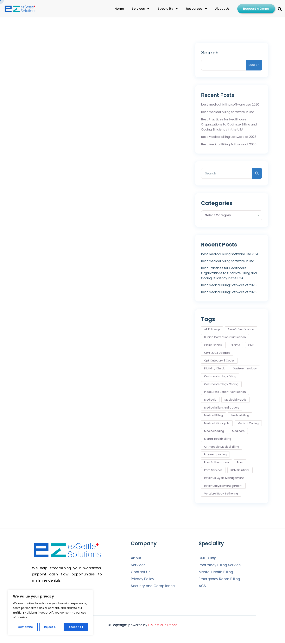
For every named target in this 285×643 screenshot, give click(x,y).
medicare (238, 431)
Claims (235, 345)
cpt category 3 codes (219, 360)
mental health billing (217, 439)
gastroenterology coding (221, 384)
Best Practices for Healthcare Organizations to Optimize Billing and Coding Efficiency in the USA (229, 124)
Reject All (50, 627)
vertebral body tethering (221, 493)
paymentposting (215, 454)
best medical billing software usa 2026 (230, 104)
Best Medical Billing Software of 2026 (228, 137)
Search (209, 52)
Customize (25, 627)
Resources (194, 8)
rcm (240, 462)
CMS (251, 345)
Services (138, 8)
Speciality (165, 8)
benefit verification (241, 329)
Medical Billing (213, 415)
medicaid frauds (235, 400)
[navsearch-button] (280, 9)
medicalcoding (214, 431)
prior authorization (216, 462)
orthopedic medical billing (221, 447)
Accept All (75, 627)
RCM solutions (240, 470)
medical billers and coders (221, 407)
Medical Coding (248, 423)
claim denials (213, 345)
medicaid (210, 400)
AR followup (212, 329)
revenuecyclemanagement (223, 486)
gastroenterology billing (220, 376)
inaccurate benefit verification (225, 392)
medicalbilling (240, 415)
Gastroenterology (245, 368)
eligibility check (214, 368)
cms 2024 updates (217, 353)
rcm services (213, 470)
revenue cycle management (224, 478)
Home (119, 8)
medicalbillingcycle (217, 423)
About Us (222, 8)
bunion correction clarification (225, 337)
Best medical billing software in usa (227, 112)
